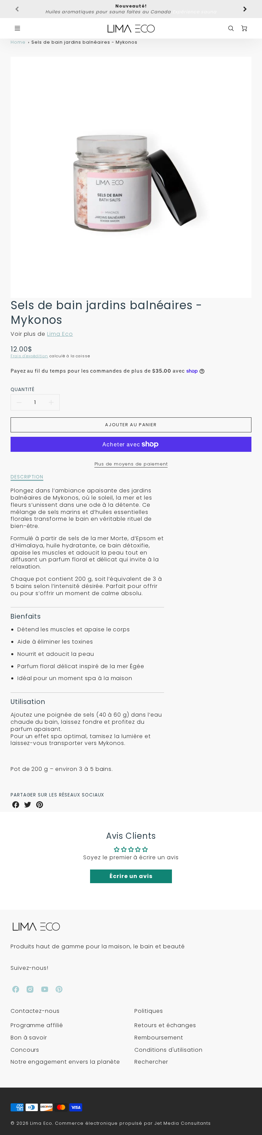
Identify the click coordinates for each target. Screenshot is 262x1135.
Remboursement (158, 1037)
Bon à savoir (29, 1037)
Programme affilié (37, 1025)
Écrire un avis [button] (131, 876)
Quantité (23, 389)
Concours (25, 1050)
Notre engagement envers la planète (65, 1062)
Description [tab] (27, 477)
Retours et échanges (165, 1025)
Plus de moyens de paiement (131, 464)
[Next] (244, 9)
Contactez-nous (35, 1011)
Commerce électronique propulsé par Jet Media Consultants (133, 1123)
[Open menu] (17, 28)
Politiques (148, 1011)
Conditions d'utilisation (168, 1050)
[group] (131, 9)
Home (18, 42)
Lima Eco (60, 334)
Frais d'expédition (29, 356)
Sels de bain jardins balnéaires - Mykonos (84, 42)
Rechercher (151, 1062)
